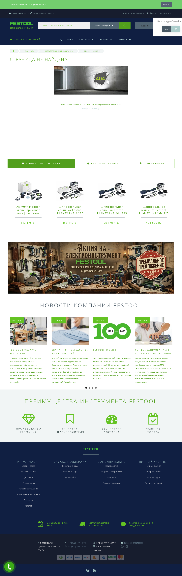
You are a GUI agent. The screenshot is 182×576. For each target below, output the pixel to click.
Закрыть (166, 4)
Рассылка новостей (153, 483)
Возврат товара (70, 471)
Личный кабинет (153, 466)
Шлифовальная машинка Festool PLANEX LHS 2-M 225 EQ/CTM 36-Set (154, 211)
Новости (106, 39)
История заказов (153, 471)
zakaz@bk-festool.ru (133, 542)
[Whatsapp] (122, 546)
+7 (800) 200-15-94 (77, 546)
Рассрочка (86, 39)
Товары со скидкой (111, 483)
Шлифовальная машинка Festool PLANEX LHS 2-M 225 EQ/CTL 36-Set (112, 211)
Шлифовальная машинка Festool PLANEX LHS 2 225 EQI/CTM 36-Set (70, 211)
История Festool (28, 471)
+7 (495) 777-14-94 (77, 542)
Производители (112, 466)
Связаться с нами (70, 466)
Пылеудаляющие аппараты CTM (59, 51)
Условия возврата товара (28, 494)
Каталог (28, 505)
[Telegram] (127, 546)
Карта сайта (70, 477)
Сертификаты (29, 483)
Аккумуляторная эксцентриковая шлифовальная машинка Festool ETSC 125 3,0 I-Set (28, 213)
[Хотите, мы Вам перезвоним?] (9, 566)
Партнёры (111, 477)
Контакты (124, 39)
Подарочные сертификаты (112, 471)
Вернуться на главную (91, 108)
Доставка (66, 39)
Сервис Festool (29, 466)
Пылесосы (29, 51)
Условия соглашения (28, 488)
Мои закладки (153, 477)
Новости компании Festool (91, 305)
